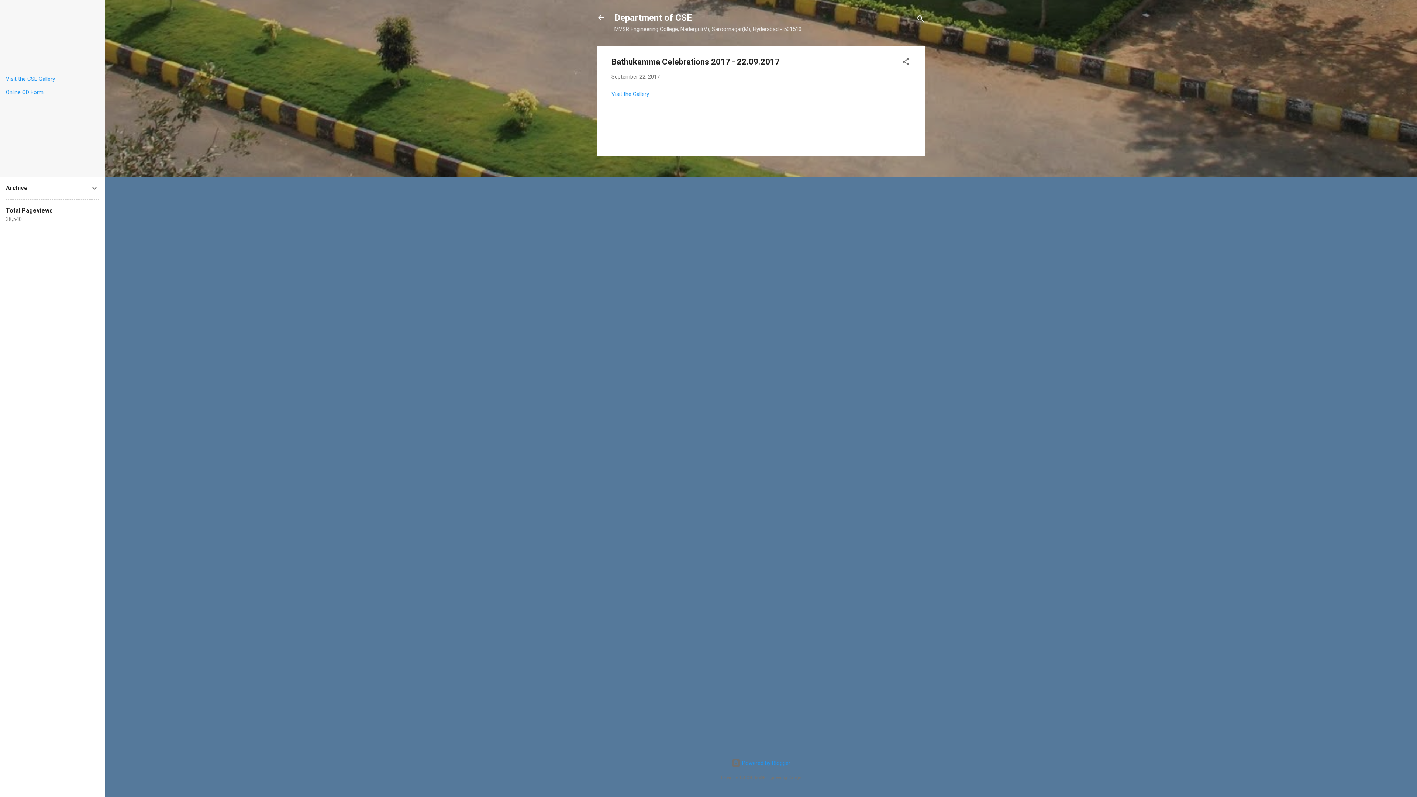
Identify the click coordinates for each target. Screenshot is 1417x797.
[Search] (920, 20)
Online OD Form (25, 92)
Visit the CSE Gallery (30, 79)
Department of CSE (653, 18)
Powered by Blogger (765, 763)
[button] (905, 63)
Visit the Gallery (630, 94)
